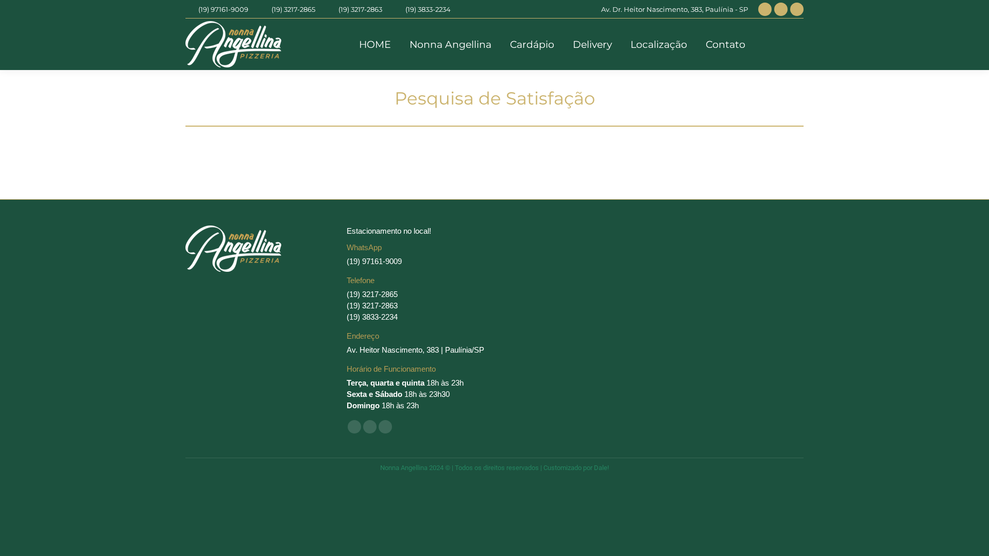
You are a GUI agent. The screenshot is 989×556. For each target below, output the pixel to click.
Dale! (601, 468)
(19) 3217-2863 (360, 9)
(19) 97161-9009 (223, 9)
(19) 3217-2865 (293, 9)
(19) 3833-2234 (428, 9)
